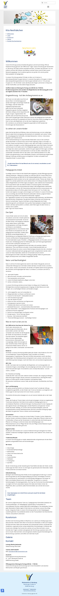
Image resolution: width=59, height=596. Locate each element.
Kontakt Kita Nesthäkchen (14, 41)
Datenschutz (33, 589)
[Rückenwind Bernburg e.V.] (6, 4)
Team (8, 35)
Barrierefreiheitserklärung (29, 590)
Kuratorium (10, 37)
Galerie (9, 39)
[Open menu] (48, 7)
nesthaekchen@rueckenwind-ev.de (18, 551)
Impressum (25, 589)
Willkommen (10, 34)
